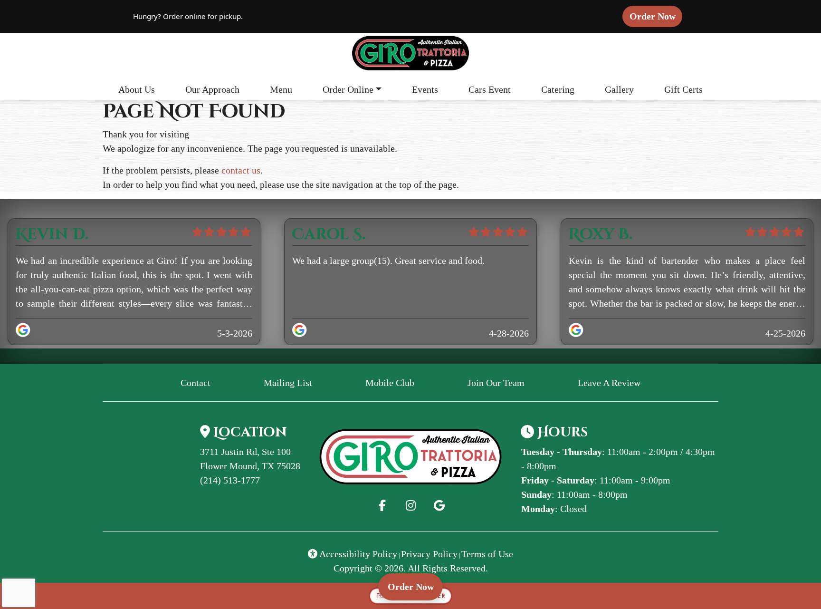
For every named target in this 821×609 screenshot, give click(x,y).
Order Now (656, 15)
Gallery (619, 89)
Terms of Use (487, 554)
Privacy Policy (429, 554)
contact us (240, 170)
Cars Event (489, 89)
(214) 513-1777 (230, 480)
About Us (136, 89)
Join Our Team (496, 382)
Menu (281, 89)
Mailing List (288, 382)
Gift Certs (683, 89)
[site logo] (410, 53)
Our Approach (212, 89)
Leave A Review (613, 382)
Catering (557, 89)
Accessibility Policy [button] (357, 554)
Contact (195, 382)
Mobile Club (389, 382)
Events (425, 89)
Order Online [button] (348, 89)
